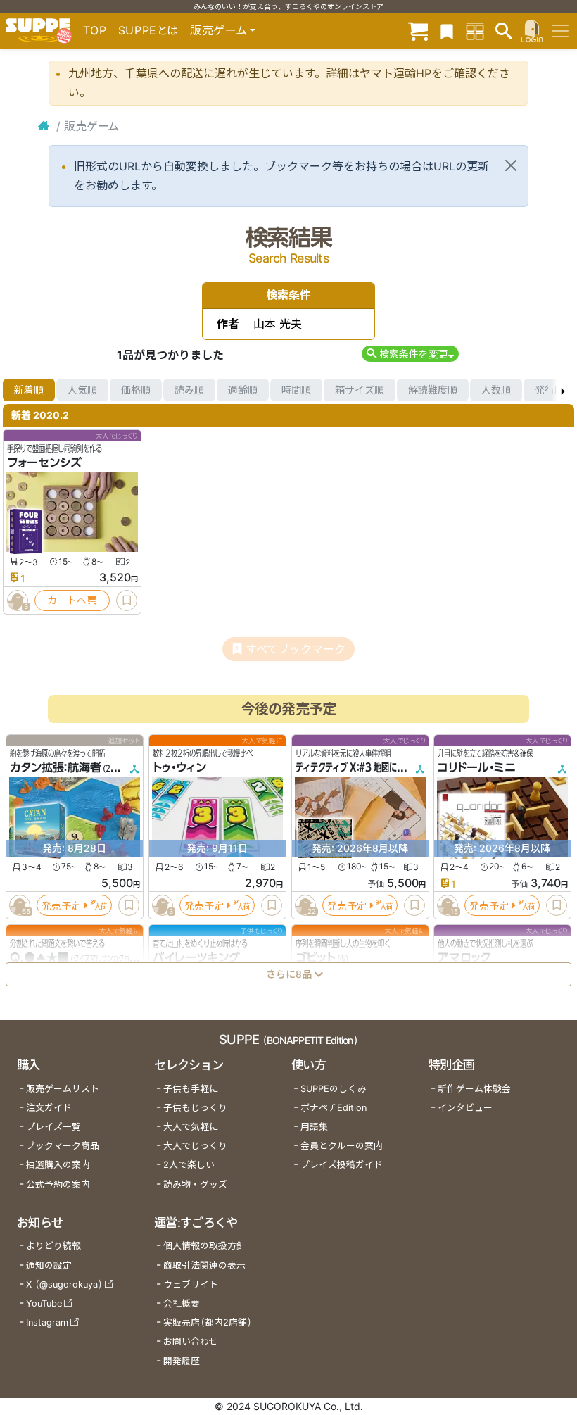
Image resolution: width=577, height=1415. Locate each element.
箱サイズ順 (359, 390)
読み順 (189, 390)
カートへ (67, 600)
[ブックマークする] (126, 600)
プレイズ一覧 (53, 1126)
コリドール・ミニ (477, 767)
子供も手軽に (190, 1088)
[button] (410, 354)
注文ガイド (49, 1107)
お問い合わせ (190, 1341)
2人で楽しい (189, 1164)
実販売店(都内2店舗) (207, 1322)
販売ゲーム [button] (218, 30)
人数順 (496, 390)
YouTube (44, 1303)
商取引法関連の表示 (204, 1265)
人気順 (82, 390)
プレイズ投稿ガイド (341, 1164)
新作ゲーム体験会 (474, 1088)
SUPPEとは (148, 30)
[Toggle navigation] (560, 31)
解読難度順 (432, 390)
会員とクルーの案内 (341, 1145)
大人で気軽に (190, 1126)
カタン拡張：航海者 (55, 767)
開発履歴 (181, 1361)
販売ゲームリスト (62, 1088)
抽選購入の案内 (58, 1164)
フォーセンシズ (44, 462)
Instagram (47, 1322)
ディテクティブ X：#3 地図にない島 (358, 767)
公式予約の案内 (58, 1184)
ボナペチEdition (333, 1107)
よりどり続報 (53, 1245)
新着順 (29, 390)
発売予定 (61, 905)
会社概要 (181, 1303)
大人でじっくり (195, 1145)
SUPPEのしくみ (333, 1088)
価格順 (136, 390)
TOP (95, 30)
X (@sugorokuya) (64, 1284)
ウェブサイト (190, 1284)
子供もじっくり (195, 1107)
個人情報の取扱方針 (204, 1245)
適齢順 (243, 390)
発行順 (549, 390)
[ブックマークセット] (447, 30)
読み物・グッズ (195, 1184)
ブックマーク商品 (62, 1145)
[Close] (511, 165)
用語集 (314, 1126)
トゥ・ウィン (179, 767)
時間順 (296, 390)
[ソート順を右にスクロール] (563, 390)
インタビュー (465, 1107)
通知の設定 (49, 1265)
